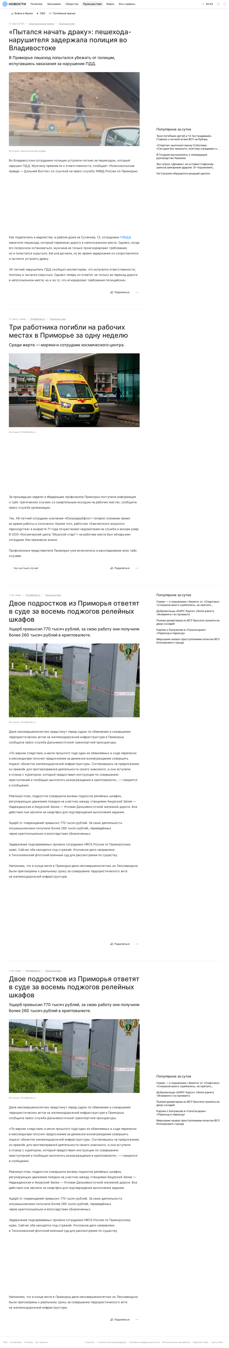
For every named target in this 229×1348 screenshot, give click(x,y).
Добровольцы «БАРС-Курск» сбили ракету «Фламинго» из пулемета (185, 612)
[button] (74, 109)
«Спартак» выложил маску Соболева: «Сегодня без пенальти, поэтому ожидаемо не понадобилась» (187, 147)
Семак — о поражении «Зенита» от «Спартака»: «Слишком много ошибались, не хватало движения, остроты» (188, 603)
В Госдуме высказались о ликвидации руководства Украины (181, 156)
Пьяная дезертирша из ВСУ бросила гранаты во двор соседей (188, 622)
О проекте (89, 1342)
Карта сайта (217, 1342)
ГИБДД (125, 237)
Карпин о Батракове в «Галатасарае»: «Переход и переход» (181, 631)
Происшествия (67, 23)
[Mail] (5, 4)
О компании (16, 1342)
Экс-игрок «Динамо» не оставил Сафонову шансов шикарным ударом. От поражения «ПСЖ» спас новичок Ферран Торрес (185, 165)
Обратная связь (200, 1342)
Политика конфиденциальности (144, 1342)
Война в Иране (24, 13)
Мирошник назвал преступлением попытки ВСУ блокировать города (188, 640)
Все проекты (42, 1342)
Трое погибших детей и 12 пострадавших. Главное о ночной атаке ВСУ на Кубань (184, 137)
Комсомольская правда (41, 23)
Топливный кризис (64, 13)
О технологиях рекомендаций (111, 1342)
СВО (42, 13)
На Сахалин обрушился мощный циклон (183, 173)
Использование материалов (176, 1342)
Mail (5, 1342)
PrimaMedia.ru (37, 319)
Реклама (28, 1342)
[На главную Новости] (16, 4)
